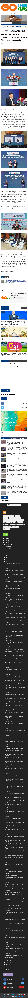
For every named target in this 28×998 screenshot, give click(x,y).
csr (8, 524)
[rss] (15, 1)
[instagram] (19, 1)
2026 (5, 538)
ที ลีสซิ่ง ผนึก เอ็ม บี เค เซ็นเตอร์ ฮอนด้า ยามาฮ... (15, 886)
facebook (23, 360)
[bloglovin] (12, 1)
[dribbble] (13, 1)
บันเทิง (12, 515)
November (8, 546)
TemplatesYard (6, 996)
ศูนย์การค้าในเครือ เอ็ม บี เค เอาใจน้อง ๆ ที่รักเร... (15, 884)
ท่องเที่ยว (6, 30)
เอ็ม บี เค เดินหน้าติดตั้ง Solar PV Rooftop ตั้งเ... (14, 748)
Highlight (14, 438)
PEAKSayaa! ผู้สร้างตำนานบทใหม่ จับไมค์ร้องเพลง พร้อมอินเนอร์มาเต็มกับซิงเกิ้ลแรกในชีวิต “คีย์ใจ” (17, 470)
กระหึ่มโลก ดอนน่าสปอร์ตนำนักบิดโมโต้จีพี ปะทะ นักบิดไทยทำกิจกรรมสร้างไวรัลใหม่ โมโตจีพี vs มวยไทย (17, 465)
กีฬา (4, 524)
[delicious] (21, 1)
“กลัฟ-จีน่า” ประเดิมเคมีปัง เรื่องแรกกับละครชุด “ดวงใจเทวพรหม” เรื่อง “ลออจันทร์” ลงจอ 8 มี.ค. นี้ (17, 492)
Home (2, 30)
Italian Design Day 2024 (10, 957)
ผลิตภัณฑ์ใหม (6, 528)
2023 (5, 967)
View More (25, 307)
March (7, 960)
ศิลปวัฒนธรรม (13, 522)
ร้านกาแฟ (22, 524)
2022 (5, 969)
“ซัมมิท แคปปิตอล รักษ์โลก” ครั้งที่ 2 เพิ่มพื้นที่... (14, 649)
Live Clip (17, 526)
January (7, 964)
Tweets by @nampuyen (5, 500)
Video (5, 526)
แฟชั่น (12, 526)
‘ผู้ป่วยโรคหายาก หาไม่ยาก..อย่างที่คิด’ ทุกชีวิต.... (14, 955)
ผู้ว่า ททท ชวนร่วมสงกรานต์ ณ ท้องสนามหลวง (14, 855)
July (6, 555)
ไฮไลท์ (11, 524)
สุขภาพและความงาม (19, 520)
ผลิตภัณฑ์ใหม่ (12, 518)
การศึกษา (19, 518)
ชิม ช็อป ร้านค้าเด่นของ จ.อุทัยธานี (12, 875)
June (7, 557)
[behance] (17, 1)
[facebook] (6, 1)
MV (8, 526)
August (7, 553)
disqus (13, 360)
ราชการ (11, 520)
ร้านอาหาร (6, 522)
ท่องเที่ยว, (17, 43)
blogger (5, 360)
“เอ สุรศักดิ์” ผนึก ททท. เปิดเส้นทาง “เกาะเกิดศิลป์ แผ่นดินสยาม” (13, 339)
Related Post (5, 308)
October (7, 548)
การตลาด (6, 518)
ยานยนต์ (16, 524)
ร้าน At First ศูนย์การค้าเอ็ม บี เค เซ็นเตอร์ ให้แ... (15, 851)
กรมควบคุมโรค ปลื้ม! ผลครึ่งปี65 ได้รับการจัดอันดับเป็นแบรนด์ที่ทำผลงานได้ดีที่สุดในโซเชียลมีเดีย (17, 481)
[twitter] (8, 1)
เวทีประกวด (19, 522)
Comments (23, 438)
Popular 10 (5, 438)
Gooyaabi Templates (20, 996)
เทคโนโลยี (6, 520)
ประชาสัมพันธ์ (8, 26)
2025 (5, 540)
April (7, 561)
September (8, 551)
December (8, 544)
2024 (5, 542)
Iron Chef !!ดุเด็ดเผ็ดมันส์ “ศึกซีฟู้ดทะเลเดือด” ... (14, 853)
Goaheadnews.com (13, 994)
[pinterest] (10, 1)
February (8, 962)
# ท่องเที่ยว (6, 277)
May (7, 559)
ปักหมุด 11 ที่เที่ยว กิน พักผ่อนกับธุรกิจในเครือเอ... (15, 892)
